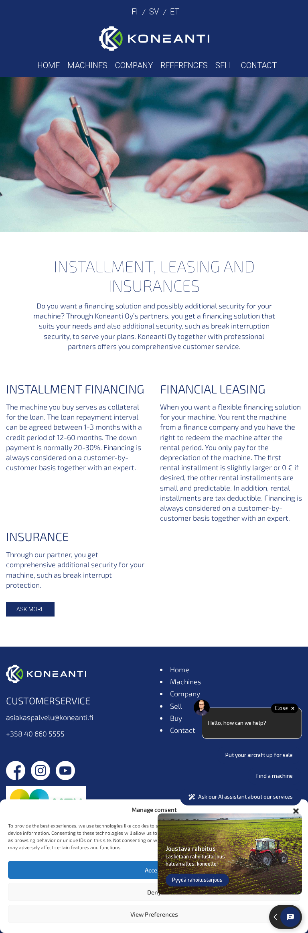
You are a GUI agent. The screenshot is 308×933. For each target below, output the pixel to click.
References (184, 65)
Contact (259, 65)
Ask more (30, 609)
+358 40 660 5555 (35, 733)
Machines (87, 65)
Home (48, 65)
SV (154, 11)
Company (134, 65)
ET (174, 11)
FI (135, 11)
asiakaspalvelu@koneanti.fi (49, 717)
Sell (224, 65)
